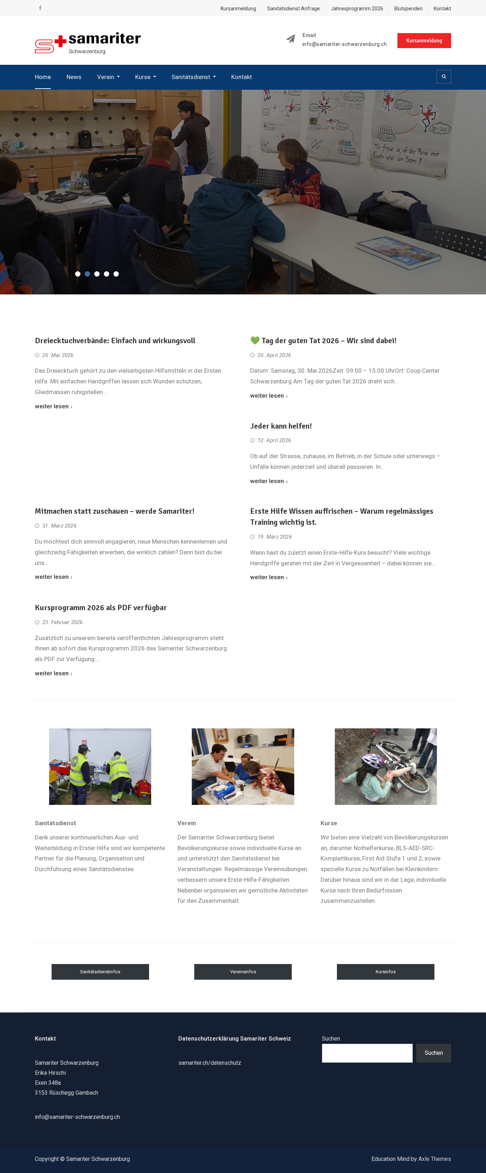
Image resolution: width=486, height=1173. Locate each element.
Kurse (142, 76)
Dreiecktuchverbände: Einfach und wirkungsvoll (115, 340)
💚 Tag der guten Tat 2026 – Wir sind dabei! (323, 340)
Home (43, 76)
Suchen (331, 1038)
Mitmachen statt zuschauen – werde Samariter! (115, 511)
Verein (105, 76)
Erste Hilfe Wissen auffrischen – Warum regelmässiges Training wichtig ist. (341, 516)
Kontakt (442, 8)
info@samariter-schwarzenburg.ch (344, 44)
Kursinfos (386, 971)
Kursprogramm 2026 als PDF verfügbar (101, 607)
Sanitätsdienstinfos (100, 971)
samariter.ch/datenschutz (209, 1062)
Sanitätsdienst (190, 76)
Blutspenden (408, 8)
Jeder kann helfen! (281, 426)
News (74, 76)
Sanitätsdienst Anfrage (293, 8)
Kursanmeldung (238, 8)
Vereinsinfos (243, 971)
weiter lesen (52, 406)
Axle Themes (434, 1159)
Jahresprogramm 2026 (357, 8)
